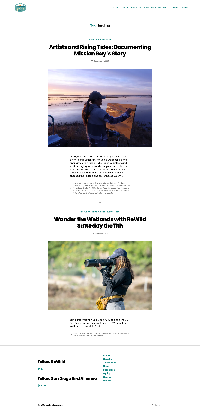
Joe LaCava (77, 188)
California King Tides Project (84, 185)
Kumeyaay (112, 188)
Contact (174, 7)
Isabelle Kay (125, 185)
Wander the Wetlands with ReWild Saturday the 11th (100, 222)
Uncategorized (103, 40)
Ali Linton (76, 183)
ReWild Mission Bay (53, 405)
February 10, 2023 (101, 233)
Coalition (124, 7)
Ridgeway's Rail (78, 190)
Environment (98, 212)
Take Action (136, 7)
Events (110, 212)
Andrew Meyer (86, 183)
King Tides (103, 188)
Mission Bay (77, 336)
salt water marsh (89, 336)
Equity (165, 7)
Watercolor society (105, 193)
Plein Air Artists (122, 188)
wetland (100, 336)
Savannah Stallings (92, 190)
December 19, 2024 (101, 61)
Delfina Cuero (114, 185)
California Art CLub (117, 183)
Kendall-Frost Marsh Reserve (117, 333)
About (115, 7)
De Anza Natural (101, 185)
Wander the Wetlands (88, 193)
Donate (184, 7)
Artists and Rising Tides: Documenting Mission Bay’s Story (100, 50)
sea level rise (106, 190)
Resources (156, 7)
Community (84, 212)
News (146, 7)
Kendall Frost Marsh (90, 188)
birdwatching (104, 183)
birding (95, 183)
